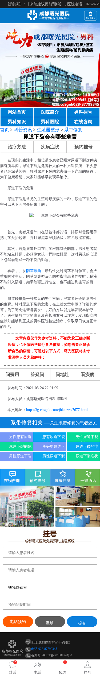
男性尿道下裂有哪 (20, 457)
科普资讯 (23, 129)
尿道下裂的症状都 (87, 447)
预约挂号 (83, 146)
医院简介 (50, 112)
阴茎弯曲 (33, 271)
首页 (4, 129)
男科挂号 (83, 112)
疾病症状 (50, 146)
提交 (82, 623)
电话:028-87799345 (44, 649)
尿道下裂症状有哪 (87, 457)
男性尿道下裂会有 (87, 438)
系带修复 (73, 129)
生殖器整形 (48, 129)
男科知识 (17, 121)
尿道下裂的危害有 (20, 447)
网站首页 (17, 112)
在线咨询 (83, 121)
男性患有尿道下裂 (20, 438)
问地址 (62, 374)
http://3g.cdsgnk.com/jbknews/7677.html (57, 410)
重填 (50, 623)
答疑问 (37, 374)
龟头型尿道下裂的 (53, 447)
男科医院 (50, 121)
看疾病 (87, 374)
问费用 (12, 374)
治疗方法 (17, 146)
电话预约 (18, 621)
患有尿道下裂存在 (53, 438)
